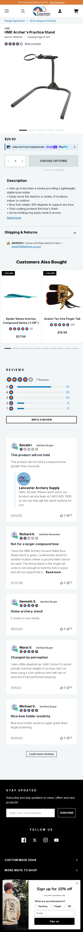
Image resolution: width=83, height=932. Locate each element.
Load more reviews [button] (41, 754)
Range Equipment (15, 20)
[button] (7, 348)
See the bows (57, 2)
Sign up (54, 921)
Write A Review (41, 419)
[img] (6, 44)
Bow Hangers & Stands (43, 20)
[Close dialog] (77, 883)
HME (7, 28)
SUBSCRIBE (67, 812)
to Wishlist (55, 169)
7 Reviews (33, 44)
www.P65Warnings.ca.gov (26, 246)
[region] (38, 387)
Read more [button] (53, 572)
